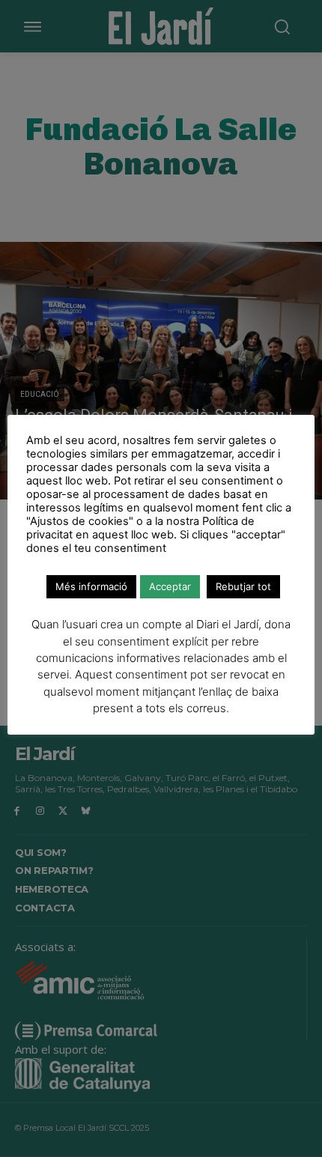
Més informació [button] (91, 586)
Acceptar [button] (170, 586)
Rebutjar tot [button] (243, 586)
